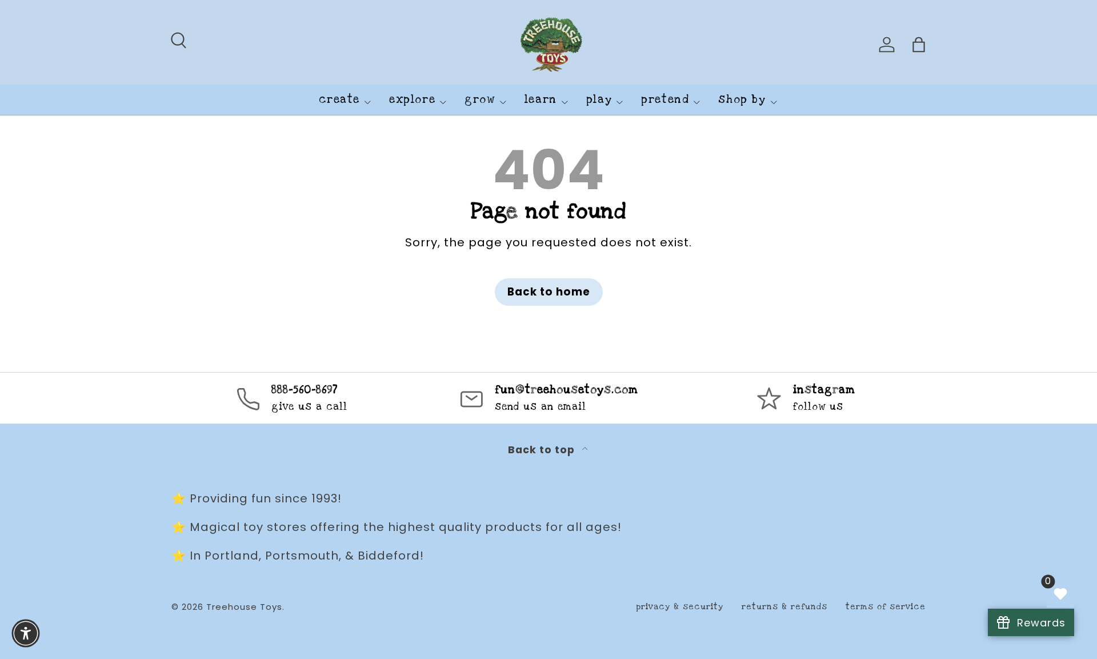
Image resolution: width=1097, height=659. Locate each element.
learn (541, 100)
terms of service (886, 606)
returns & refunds (784, 606)
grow (480, 100)
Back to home (548, 292)
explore (412, 100)
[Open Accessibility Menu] (25, 633)
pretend (665, 100)
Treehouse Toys (244, 607)
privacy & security (679, 606)
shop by (742, 100)
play (599, 100)
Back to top (543, 450)
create (339, 100)
